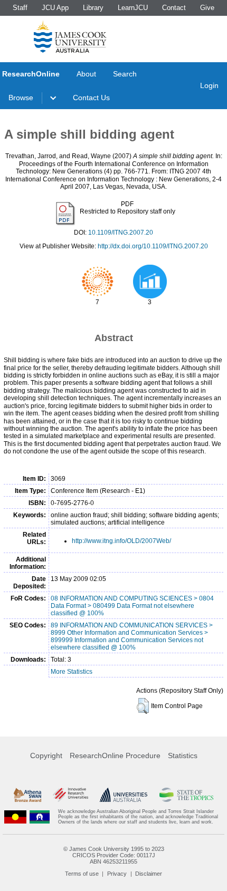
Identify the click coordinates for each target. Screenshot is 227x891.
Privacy (117, 873)
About (86, 74)
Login (209, 85)
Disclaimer (148, 873)
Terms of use (82, 873)
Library (93, 8)
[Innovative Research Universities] (70, 795)
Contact (174, 8)
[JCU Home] (70, 36)
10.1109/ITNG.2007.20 (120, 232)
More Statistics (71, 671)
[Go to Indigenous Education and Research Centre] (15, 817)
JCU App (55, 8)
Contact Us (91, 97)
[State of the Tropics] (186, 795)
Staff (20, 8)
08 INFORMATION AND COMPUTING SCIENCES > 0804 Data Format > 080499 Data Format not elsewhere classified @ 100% (132, 606)
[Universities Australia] (123, 795)
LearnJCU (133, 8)
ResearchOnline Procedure (115, 755)
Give (207, 8)
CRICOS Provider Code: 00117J (113, 855)
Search (125, 74)
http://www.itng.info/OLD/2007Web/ (121, 541)
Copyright (46, 755)
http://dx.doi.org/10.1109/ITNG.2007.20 (153, 246)
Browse (20, 97)
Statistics (182, 755)
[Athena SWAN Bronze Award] (27, 795)
